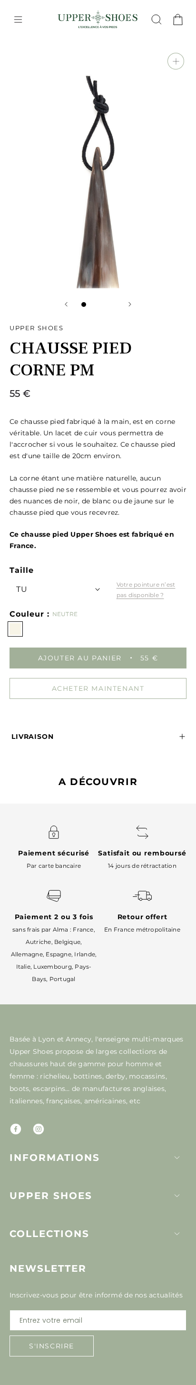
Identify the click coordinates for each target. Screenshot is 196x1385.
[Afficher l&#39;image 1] (83, 304)
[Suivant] (129, 304)
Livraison (32, 736)
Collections (49, 1233)
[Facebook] (15, 1129)
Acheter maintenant (98, 688)
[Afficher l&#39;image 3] (102, 304)
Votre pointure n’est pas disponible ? (146, 590)
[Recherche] (156, 19)
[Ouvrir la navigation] (18, 19)
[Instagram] (38, 1129)
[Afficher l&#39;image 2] (93, 304)
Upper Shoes (51, 1195)
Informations (55, 1157)
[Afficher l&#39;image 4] (112, 304)
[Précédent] (66, 304)
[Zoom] (175, 61)
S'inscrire (51, 1346)
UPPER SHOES (37, 328)
